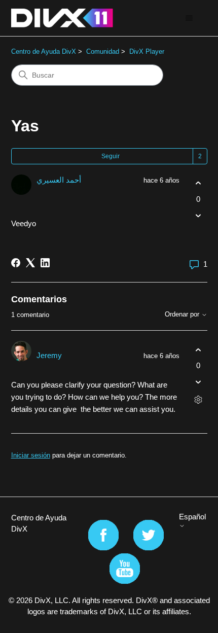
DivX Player (146, 51)
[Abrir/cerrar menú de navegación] (189, 18)
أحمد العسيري (59, 179)
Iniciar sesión (30, 455)
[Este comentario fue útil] (198, 350)
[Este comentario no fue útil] (198, 382)
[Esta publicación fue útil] (198, 183)
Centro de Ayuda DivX (43, 51)
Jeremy (49, 355)
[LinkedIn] (45, 262)
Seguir (110, 156)
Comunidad (102, 51)
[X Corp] (30, 262)
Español (192, 516)
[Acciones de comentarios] (198, 400)
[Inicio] (62, 18)
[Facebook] (15, 262)
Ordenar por (183, 314)
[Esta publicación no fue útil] (198, 215)
